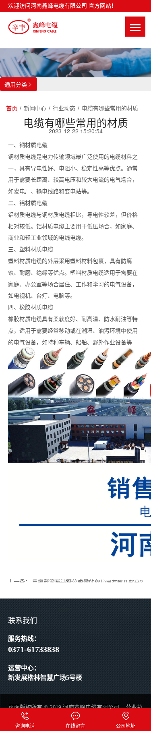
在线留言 (75, 714)
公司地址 (125, 714)
